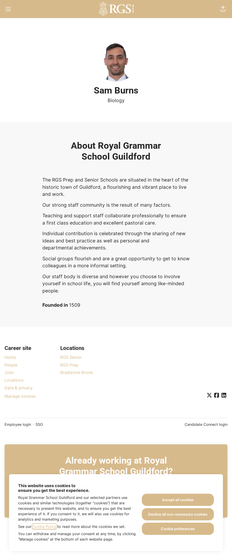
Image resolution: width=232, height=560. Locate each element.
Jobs (9, 372)
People (11, 365)
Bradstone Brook (76, 372)
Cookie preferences (178, 528)
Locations (14, 380)
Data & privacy (19, 387)
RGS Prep (69, 365)
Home (10, 357)
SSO (39, 424)
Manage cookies (20, 396)
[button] (223, 9)
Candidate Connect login (206, 424)
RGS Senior (71, 357)
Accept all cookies (178, 500)
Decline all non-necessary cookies (178, 514)
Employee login (18, 424)
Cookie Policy (44, 526)
